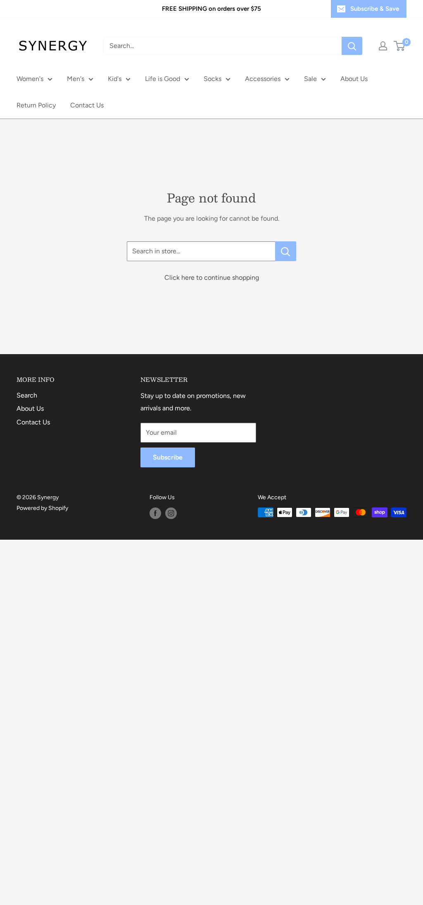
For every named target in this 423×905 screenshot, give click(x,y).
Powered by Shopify (42, 508)
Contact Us (87, 105)
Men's (75, 79)
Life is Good (162, 79)
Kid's (114, 79)
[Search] (352, 46)
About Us (354, 79)
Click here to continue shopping (211, 277)
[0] (399, 46)
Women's (30, 79)
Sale (310, 79)
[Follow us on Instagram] (171, 513)
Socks (212, 79)
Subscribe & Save (374, 8)
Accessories (262, 79)
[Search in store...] (285, 251)
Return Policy (36, 105)
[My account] (383, 45)
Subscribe (168, 457)
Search (27, 395)
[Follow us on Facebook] (155, 513)
